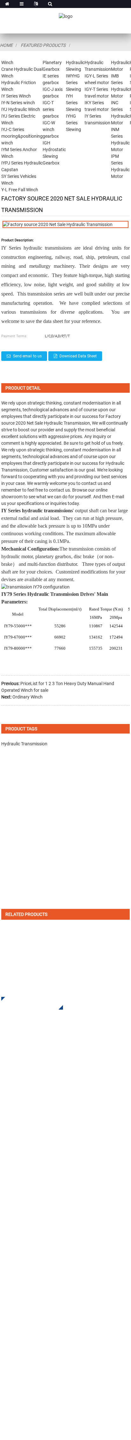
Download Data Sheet (78, 356)
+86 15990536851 (40, 1366)
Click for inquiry (27, 1003)
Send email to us (27, 356)
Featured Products (43, 45)
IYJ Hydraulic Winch (20, 109)
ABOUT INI (13, 1221)
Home (6, 45)
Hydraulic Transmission (67, 423)
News (7, 1259)
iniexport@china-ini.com (43, 1327)
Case (6, 1250)
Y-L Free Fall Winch (19, 189)
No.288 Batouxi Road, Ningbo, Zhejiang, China (65, 1340)
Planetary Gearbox (22, 1127)
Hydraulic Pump (19, 1165)
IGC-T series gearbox (51, 109)
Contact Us (13, 1279)
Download (12, 1240)
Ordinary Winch (27, 696)
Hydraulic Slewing (21, 1137)
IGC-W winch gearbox (51, 129)
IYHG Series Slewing (73, 122)
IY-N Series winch (18, 102)
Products (11, 1231)
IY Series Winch (16, 96)
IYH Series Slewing (73, 102)
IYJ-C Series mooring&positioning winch (22, 136)
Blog (6, 1269)
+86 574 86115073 (34, 1353)
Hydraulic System (21, 1175)
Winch (7, 62)
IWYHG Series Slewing (73, 82)
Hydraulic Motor (19, 1156)
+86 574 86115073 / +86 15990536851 (60, 1314)
